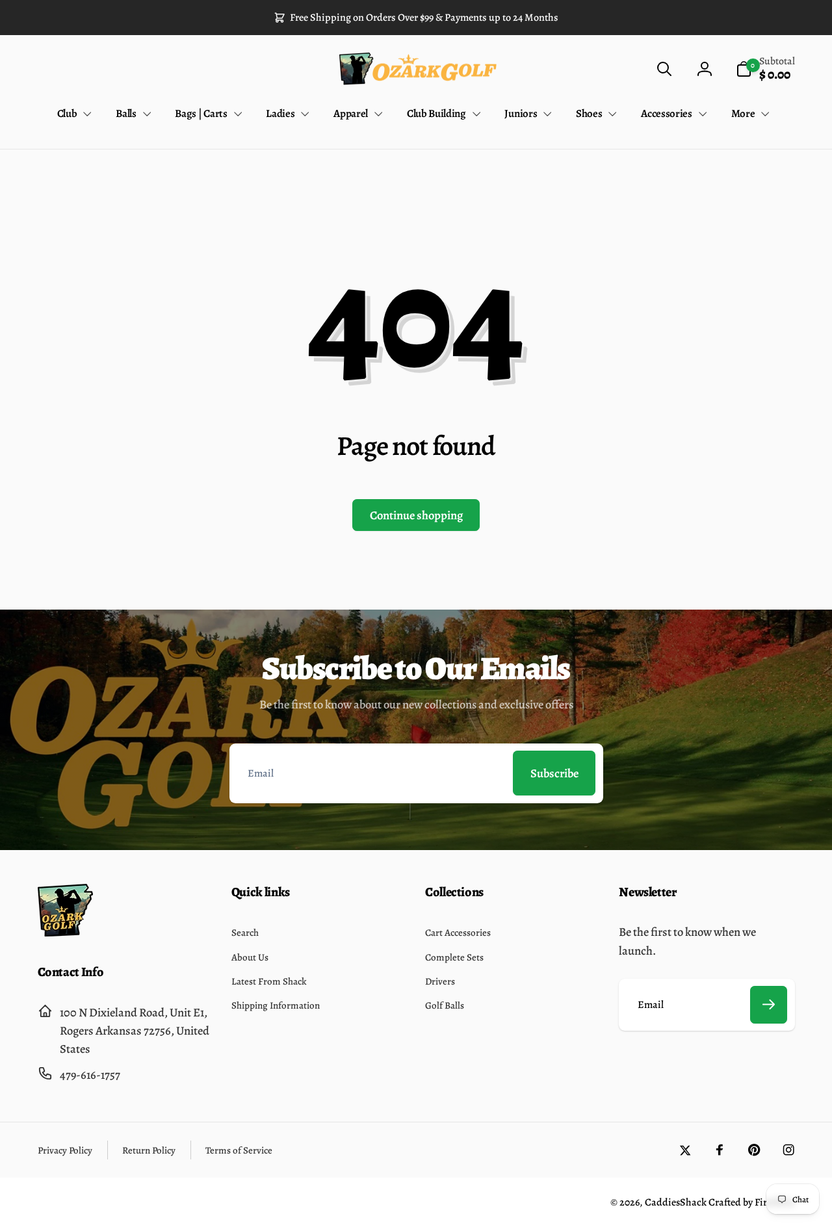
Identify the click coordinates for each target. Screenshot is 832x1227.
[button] (664, 69)
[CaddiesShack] (65, 932)
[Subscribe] (769, 1005)
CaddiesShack (676, 1202)
